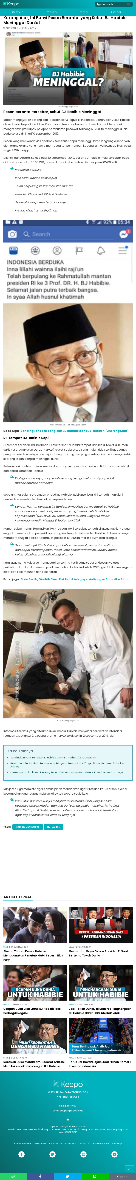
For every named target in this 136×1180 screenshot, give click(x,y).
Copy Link (122, 1176)
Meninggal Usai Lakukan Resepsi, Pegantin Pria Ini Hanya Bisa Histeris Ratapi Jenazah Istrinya (66, 772)
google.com (73, 720)
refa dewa (30, 28)
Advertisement (22, 1143)
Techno (52, 12)
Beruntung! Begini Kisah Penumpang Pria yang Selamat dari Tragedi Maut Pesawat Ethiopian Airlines (67, 765)
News (6, 1004)
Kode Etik (70, 1143)
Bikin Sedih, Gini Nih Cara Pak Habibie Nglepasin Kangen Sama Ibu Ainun (75, 579)
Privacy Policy (101, 1143)
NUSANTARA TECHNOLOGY (72, 1092)
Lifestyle (17, 12)
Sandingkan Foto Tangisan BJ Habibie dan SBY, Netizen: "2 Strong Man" (74, 431)
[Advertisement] (68, 863)
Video (84, 12)
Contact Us (55, 1143)
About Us (84, 1143)
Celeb (5, 947)
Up (129, 1169)
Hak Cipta (40, 1143)
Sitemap (117, 1143)
